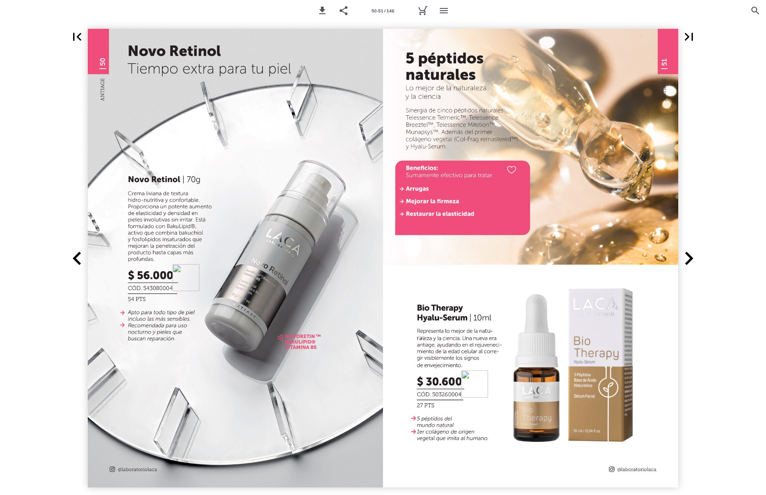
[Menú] (443, 10)
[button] (322, 10)
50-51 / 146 (383, 10)
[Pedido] (422, 10)
